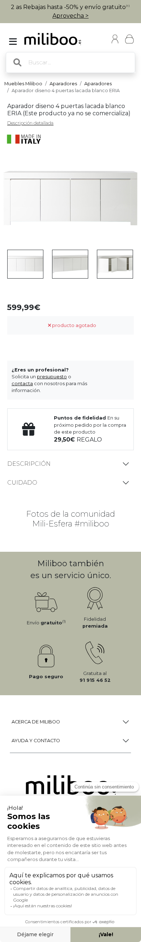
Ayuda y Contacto (36, 740)
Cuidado (22, 482)
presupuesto (52, 376)
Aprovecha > (70, 15)
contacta (22, 383)
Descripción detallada (30, 123)
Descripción (29, 463)
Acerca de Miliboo (36, 721)
